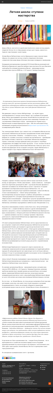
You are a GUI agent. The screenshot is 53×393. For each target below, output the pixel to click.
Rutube (43, 369)
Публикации (29, 8)
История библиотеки (7, 379)
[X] (7, 358)
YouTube (44, 367)
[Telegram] (14, 358)
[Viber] (9, 358)
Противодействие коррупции (26, 382)
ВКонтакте (44, 365)
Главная (23, 8)
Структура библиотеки (24, 378)
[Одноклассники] (5, 358)
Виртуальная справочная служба (27, 380)
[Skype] (12, 358)
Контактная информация (8, 378)
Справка (4, 382)
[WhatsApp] (10, 358)
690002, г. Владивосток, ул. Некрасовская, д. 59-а (8, 366)
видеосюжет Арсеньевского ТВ (38, 125)
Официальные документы (25, 377)
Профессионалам (6, 381)
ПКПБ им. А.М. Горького (46, 1)
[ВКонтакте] (3, 358)
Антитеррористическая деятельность (28, 383)
